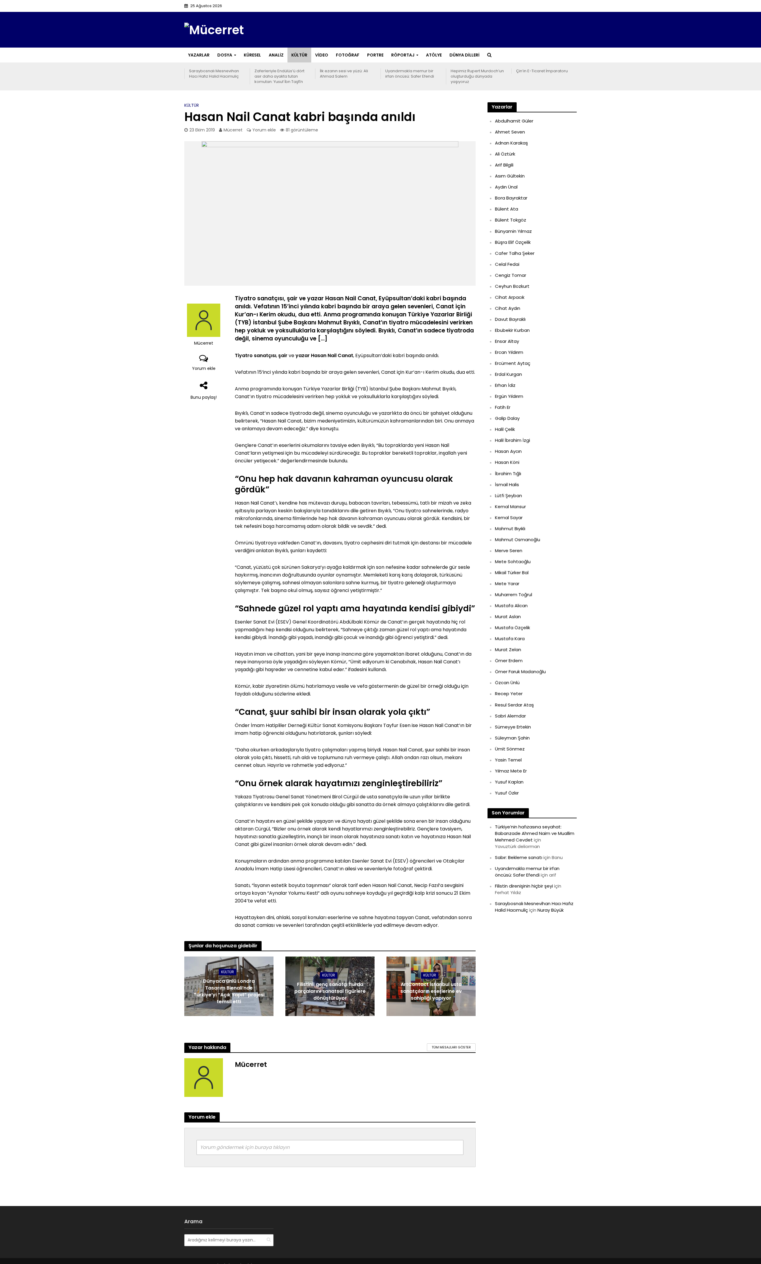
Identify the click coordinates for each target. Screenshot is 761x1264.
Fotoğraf (347, 55)
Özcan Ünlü (507, 682)
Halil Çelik (505, 429)
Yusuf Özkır (507, 793)
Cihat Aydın (507, 308)
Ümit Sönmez (510, 749)
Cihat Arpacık (509, 297)
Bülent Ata (506, 209)
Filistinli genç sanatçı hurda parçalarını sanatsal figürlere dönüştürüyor (330, 991)
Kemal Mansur (510, 506)
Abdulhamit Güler (514, 121)
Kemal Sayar (509, 517)
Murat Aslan (508, 616)
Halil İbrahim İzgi (512, 440)
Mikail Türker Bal (512, 572)
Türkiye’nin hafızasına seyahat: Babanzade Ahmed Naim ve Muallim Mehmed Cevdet (534, 833)
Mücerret (233, 130)
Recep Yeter (509, 693)
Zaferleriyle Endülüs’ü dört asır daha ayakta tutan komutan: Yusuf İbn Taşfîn (279, 76)
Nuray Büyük (550, 910)
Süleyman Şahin (512, 738)
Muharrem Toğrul (513, 594)
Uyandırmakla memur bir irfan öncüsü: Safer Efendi (409, 73)
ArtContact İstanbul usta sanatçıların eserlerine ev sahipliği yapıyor (431, 991)
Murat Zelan (508, 649)
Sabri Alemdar (510, 716)
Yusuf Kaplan (509, 782)
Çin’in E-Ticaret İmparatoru (542, 71)
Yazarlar (199, 55)
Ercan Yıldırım (509, 352)
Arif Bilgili (504, 165)
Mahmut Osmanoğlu (517, 539)
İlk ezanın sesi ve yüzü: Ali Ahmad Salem (344, 73)
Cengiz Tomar (510, 275)
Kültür (299, 55)
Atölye (434, 55)
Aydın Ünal (506, 187)
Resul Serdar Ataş (514, 705)
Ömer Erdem (509, 660)
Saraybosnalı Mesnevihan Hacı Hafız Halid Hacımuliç (214, 73)
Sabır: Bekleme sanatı (518, 857)
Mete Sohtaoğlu (513, 561)
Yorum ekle (264, 130)
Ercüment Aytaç (512, 363)
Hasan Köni (507, 462)
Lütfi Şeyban (508, 495)
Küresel (252, 55)
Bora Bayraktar (511, 198)
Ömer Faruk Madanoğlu (520, 671)
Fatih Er (502, 407)
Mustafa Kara (510, 638)
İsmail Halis (507, 484)
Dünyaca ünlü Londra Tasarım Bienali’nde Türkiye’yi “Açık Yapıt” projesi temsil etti (229, 991)
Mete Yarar (507, 583)
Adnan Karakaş (511, 143)
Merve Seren (508, 550)
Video (321, 55)
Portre (375, 55)
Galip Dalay (507, 418)
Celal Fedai (507, 264)
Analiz (276, 55)
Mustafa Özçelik (512, 627)
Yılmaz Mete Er (511, 771)
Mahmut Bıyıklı (510, 528)
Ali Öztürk (505, 154)
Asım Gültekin (510, 176)
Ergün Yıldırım (509, 396)
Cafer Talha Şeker (514, 253)
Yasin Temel (508, 760)
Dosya (224, 55)
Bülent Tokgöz (510, 220)
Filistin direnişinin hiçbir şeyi (524, 886)
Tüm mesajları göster (451, 1047)
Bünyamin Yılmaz (513, 231)
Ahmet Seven (510, 132)
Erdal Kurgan (508, 374)
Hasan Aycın (508, 451)
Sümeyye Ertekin (513, 727)
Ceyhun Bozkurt (512, 286)
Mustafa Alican (511, 605)
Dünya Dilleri (464, 55)
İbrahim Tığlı (508, 473)
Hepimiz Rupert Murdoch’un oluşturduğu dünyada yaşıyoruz (477, 76)
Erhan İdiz (505, 385)
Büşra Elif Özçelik (513, 242)
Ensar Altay (507, 341)
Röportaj (402, 55)
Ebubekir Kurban (512, 330)
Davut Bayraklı (510, 319)
